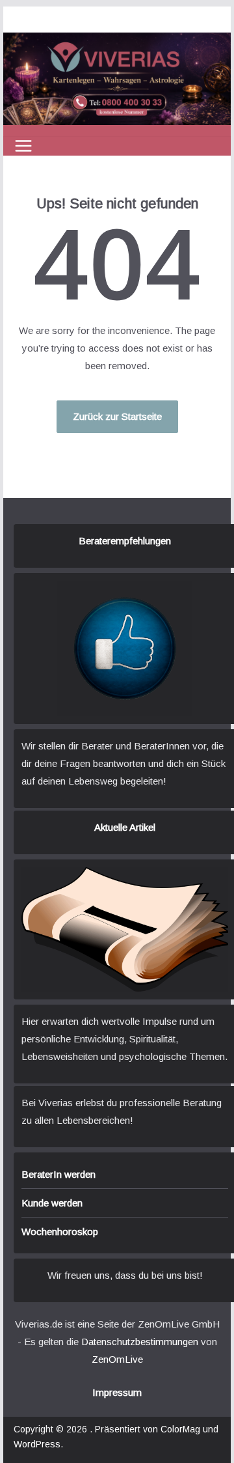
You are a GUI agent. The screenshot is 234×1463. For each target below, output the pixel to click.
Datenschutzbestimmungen (139, 1341)
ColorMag (180, 1429)
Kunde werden (52, 1202)
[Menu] (23, 146)
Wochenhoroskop (59, 1231)
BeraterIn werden (58, 1174)
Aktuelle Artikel (124, 827)
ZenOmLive (117, 1359)
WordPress (37, 1444)
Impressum (117, 1392)
